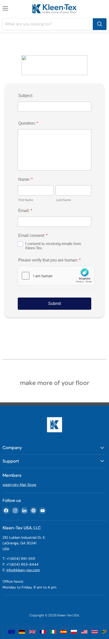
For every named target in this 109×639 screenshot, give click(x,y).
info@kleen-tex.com (23, 570)
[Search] (99, 24)
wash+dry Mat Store (19, 484)
